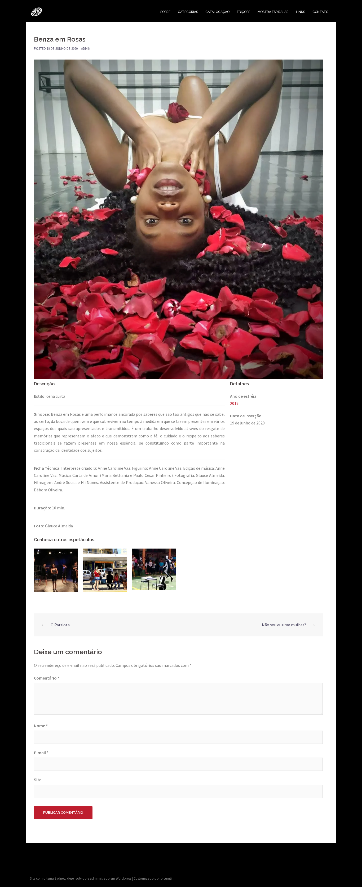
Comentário (46, 678)
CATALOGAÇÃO (217, 12)
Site (37, 779)
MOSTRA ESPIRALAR (273, 12)
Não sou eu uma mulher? (284, 624)
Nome (41, 725)
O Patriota (60, 624)
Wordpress (123, 878)
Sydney (60, 878)
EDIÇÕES (243, 12)
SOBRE (165, 12)
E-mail (41, 752)
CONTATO (320, 12)
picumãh (167, 878)
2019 (234, 403)
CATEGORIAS (188, 12)
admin (85, 48)
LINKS (300, 12)
